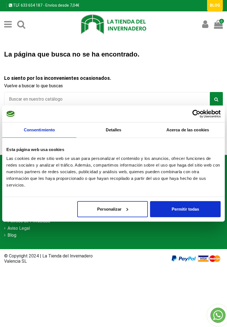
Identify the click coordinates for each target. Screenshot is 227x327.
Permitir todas (185, 208)
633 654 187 (31, 5)
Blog (11, 235)
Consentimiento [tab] (39, 129)
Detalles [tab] (114, 129)
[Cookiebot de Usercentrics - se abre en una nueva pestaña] (196, 114)
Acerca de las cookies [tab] (187, 129)
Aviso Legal (18, 228)
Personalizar (109, 208)
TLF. (16, 5)
